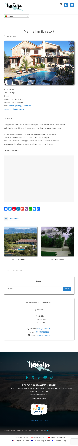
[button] (72, 5)
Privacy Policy (44, 420)
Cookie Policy (34, 420)
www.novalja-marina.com (14, 109)
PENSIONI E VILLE (14, 218)
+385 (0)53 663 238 (42, 332)
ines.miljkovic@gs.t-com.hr (20, 106)
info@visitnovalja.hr (42, 335)
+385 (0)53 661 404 (44, 329)
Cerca (67, 289)
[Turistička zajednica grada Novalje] (14, 6)
